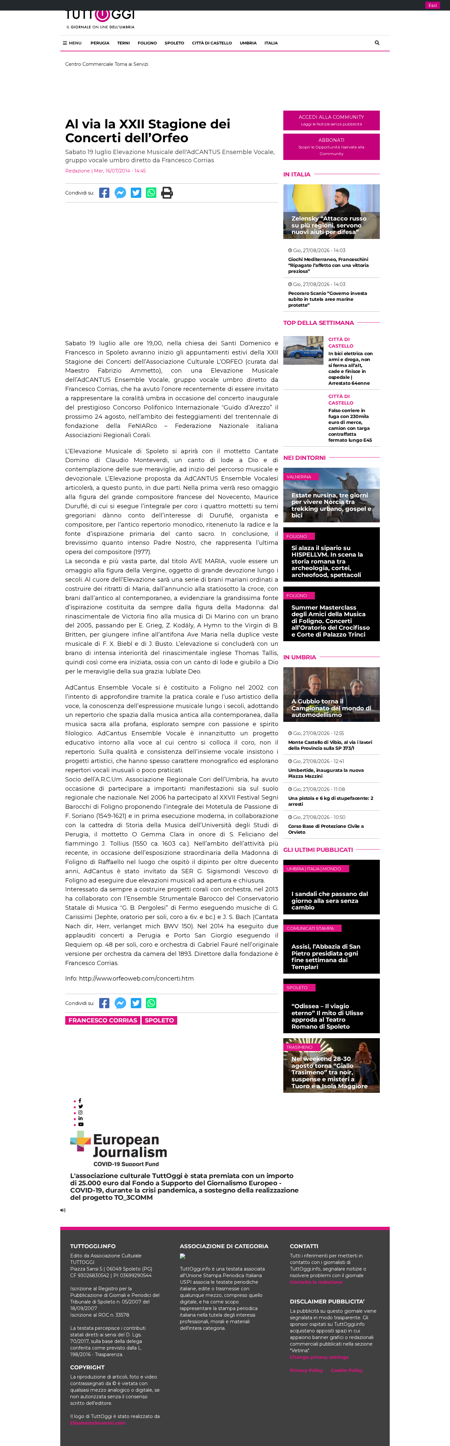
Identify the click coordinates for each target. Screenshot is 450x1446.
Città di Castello (212, 42)
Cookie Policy (347, 1370)
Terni (123, 42)
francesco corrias (103, 1020)
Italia (271, 42)
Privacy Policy (306, 1370)
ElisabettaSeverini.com (98, 1423)
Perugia (100, 42)
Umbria (248, 42)
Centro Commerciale (89, 64)
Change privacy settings (319, 1357)
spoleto (159, 1020)
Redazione (77, 170)
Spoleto (174, 42)
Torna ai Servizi (131, 64)
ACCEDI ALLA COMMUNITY (331, 120)
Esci (433, 5)
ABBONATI (331, 146)
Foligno (147, 42)
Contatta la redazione (316, 1282)
